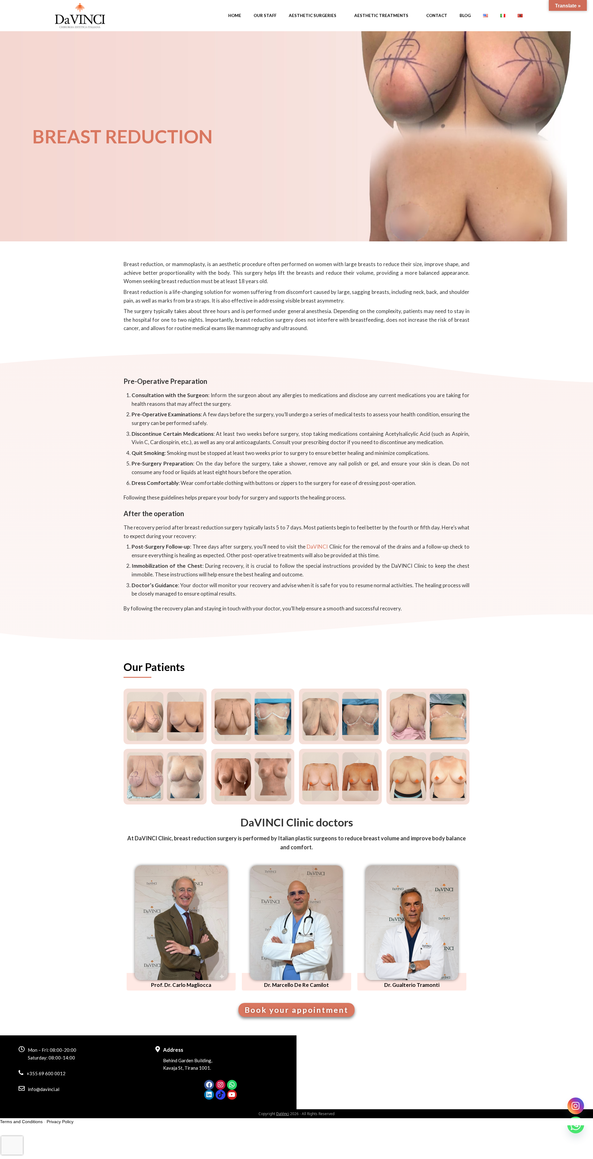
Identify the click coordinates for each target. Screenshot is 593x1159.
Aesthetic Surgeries (312, 15)
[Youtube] (232, 1095)
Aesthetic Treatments (381, 15)
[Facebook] (209, 1085)
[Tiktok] (220, 1095)
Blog (465, 15)
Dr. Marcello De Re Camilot (296, 985)
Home (234, 15)
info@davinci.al (43, 1089)
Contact (436, 15)
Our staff (265, 15)
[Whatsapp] (232, 1085)
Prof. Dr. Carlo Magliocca (181, 985)
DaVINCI (317, 546)
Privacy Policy (60, 1121)
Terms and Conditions (21, 1121)
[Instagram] (220, 1085)
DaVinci (282, 1113)
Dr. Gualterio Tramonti (411, 985)
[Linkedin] (209, 1095)
